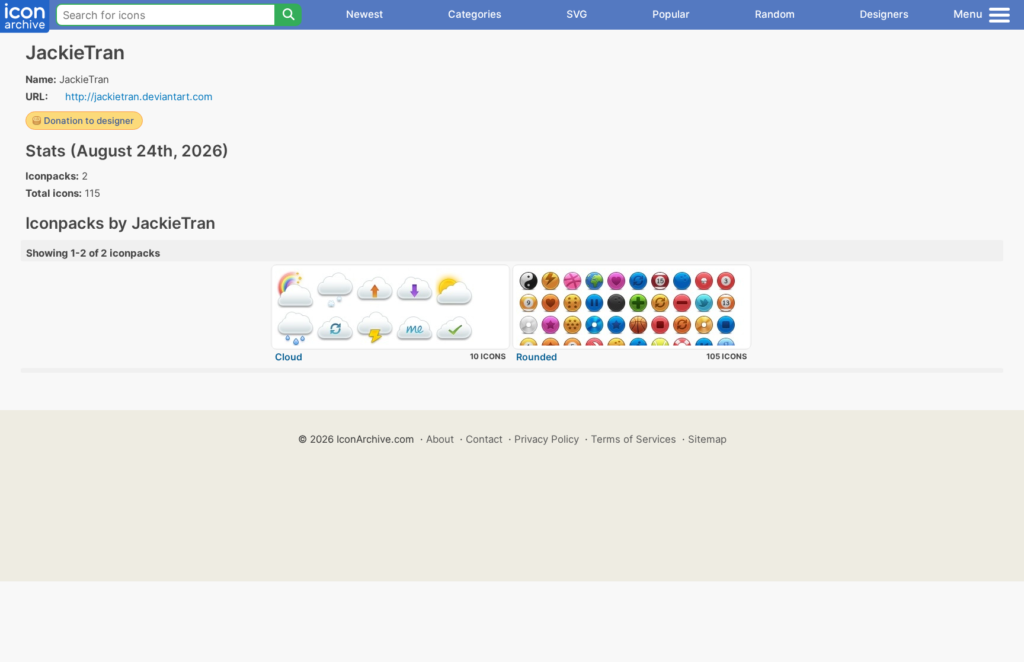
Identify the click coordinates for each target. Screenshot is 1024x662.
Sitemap (707, 439)
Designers (884, 14)
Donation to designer (89, 120)
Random (775, 14)
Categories (474, 14)
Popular (671, 14)
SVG (577, 14)
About (440, 439)
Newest (364, 14)
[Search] (288, 15)
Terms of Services (633, 439)
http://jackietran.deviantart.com (139, 97)
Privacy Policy (546, 439)
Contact (484, 439)
